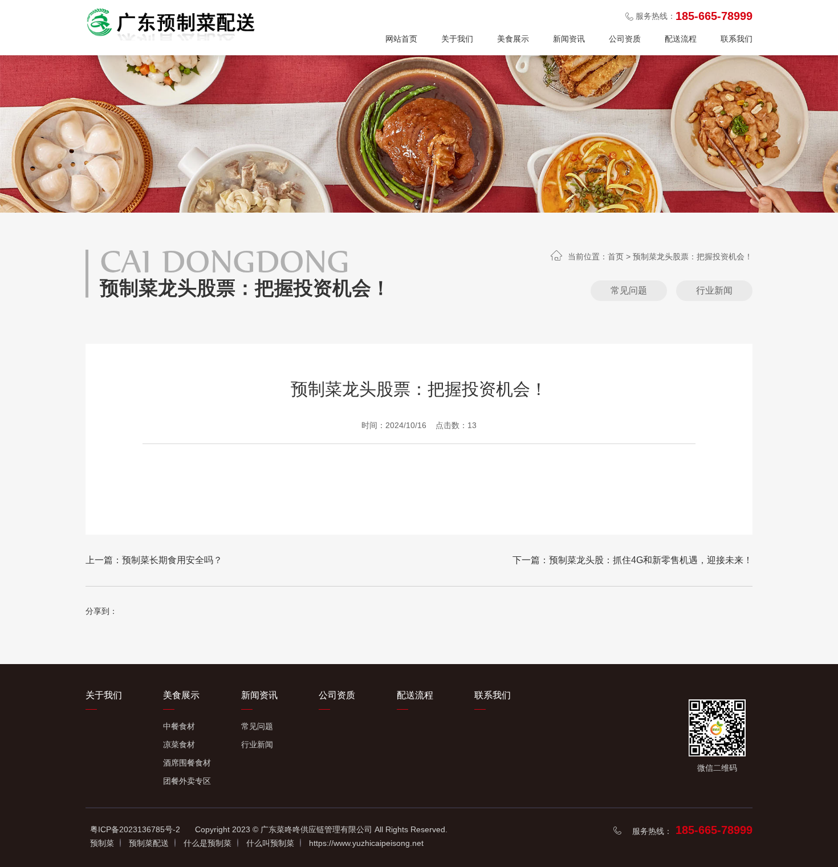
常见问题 (629, 290)
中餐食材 (179, 726)
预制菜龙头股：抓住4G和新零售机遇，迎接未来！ (650, 560)
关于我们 (457, 38)
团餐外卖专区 (187, 780)
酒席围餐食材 (187, 762)
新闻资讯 (569, 38)
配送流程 (681, 38)
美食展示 (513, 38)
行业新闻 (714, 290)
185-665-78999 (714, 830)
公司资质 (625, 38)
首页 (616, 256)
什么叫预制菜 (270, 843)
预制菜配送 (149, 843)
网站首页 (401, 38)
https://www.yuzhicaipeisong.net (366, 843)
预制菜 (102, 843)
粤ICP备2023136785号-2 (135, 829)
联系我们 (736, 38)
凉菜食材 (179, 744)
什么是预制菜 (207, 843)
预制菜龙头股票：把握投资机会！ (692, 256)
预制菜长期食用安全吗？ (172, 560)
